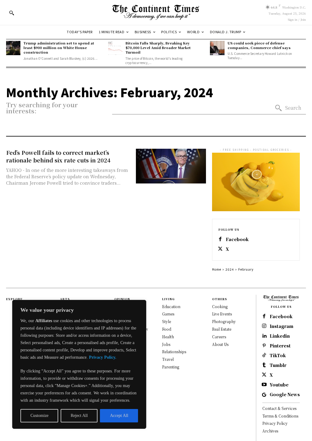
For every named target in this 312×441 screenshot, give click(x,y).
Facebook (237, 239)
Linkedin (280, 336)
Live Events (222, 313)
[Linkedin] (264, 336)
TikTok (278, 355)
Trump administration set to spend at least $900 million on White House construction (58, 48)
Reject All (79, 415)
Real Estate (221, 329)
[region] (79, 364)
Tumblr (278, 365)
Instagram (281, 326)
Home (216, 269)
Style (166, 321)
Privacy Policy (275, 423)
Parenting (170, 366)
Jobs (166, 344)
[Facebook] (220, 239)
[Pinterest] (264, 346)
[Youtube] (264, 385)
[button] (11, 12)
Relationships (174, 351)
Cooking (220, 306)
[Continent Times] (156, 12)
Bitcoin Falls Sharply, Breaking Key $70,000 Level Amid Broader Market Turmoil (158, 48)
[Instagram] (264, 326)
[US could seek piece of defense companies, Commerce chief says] (217, 48)
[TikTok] (264, 356)
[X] (220, 249)
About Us (220, 344)
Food (166, 329)
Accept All (119, 415)
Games (168, 313)
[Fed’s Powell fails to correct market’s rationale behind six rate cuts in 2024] (171, 166)
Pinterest (280, 345)
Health (168, 336)
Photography (224, 321)
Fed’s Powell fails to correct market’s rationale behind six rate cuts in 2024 (58, 156)
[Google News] (264, 395)
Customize (39, 415)
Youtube (279, 384)
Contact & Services (279, 408)
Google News (285, 394)
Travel (168, 359)
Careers (219, 336)
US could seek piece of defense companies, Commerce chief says (259, 45)
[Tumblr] (264, 365)
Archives (270, 430)
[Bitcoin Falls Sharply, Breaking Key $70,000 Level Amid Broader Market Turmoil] (115, 48)
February (246, 269)
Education (171, 306)
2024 (229, 269)
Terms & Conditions (280, 415)
